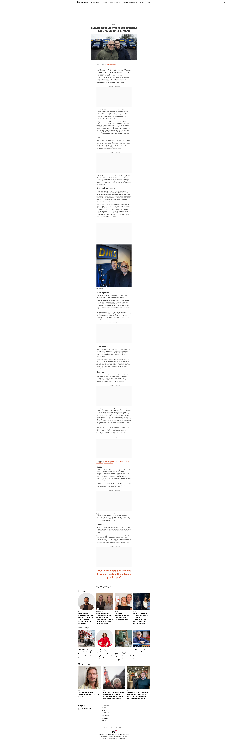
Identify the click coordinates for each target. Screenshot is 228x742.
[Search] (224, 2)
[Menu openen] (4, 2)
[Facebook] (85, 709)
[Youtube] (90, 709)
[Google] (79, 709)
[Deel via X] (107, 587)
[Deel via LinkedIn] (111, 587)
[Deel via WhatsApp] (101, 587)
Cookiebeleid (101, 734)
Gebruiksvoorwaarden (124, 734)
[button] (115, 734)
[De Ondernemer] (82, 2)
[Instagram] (87, 709)
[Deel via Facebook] (104, 587)
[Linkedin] (82, 709)
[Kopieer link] (97, 587)
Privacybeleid (108, 734)
